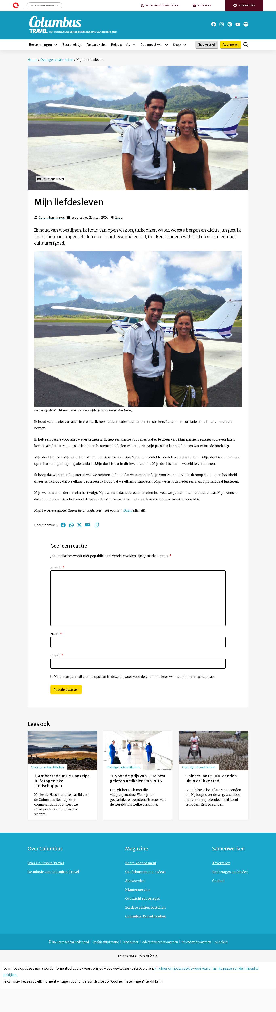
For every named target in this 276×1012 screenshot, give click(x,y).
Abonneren (231, 44)
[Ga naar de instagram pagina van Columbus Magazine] (221, 24)
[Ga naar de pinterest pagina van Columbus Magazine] (229, 24)
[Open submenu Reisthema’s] (134, 44)
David (128, 510)
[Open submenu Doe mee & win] (166, 44)
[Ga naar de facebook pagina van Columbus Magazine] (213, 24)
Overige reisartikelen (56, 60)
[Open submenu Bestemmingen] (56, 44)
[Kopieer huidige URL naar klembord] (96, 525)
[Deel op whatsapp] (71, 525)
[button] (244, 5)
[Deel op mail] (87, 525)
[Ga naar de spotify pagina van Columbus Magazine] (245, 24)
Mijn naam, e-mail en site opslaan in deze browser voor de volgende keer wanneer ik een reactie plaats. (134, 677)
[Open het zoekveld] (245, 44)
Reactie (57, 567)
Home (32, 60)
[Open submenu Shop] (185, 44)
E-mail (56, 655)
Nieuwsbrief (206, 44)
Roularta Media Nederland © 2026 (138, 955)
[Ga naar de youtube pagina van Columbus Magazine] (237, 24)
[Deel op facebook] (63, 525)
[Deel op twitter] (79, 525)
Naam (56, 634)
